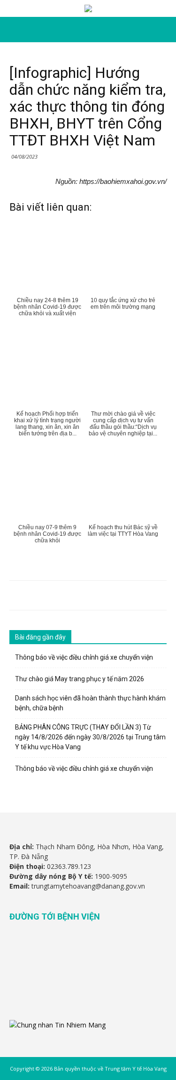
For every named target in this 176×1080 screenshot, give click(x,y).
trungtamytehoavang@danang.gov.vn (88, 886)
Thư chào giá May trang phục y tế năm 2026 (79, 679)
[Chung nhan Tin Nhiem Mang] (57, 1024)
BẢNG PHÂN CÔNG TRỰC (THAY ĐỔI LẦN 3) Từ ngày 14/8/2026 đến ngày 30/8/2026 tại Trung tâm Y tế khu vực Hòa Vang (90, 737)
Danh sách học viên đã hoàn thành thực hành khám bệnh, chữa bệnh (90, 703)
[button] (163, 29)
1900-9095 (111, 876)
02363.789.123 (69, 866)
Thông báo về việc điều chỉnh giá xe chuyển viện (84, 657)
